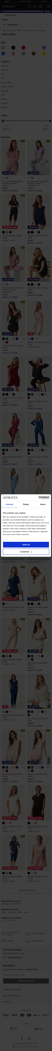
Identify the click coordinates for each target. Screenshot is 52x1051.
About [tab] (42, 504)
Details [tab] (26, 504)
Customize (24, 552)
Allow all (26, 545)
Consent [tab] (9, 504)
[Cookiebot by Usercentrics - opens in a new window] (38, 497)
